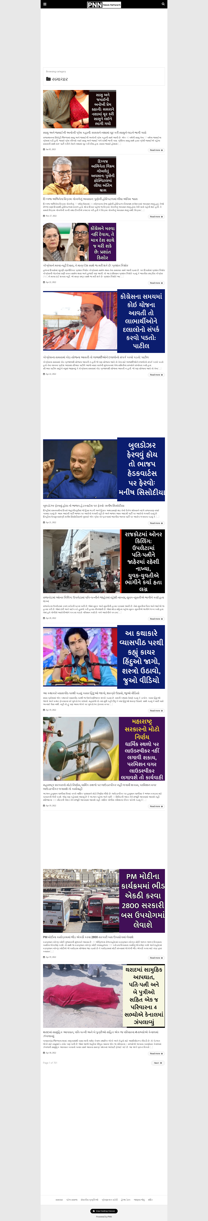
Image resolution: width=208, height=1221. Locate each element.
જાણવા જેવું (139, 1199)
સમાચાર (59, 1199)
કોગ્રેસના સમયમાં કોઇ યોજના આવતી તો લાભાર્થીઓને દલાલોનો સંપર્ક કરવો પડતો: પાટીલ (96, 357)
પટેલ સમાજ (71, 1199)
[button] (45, 4)
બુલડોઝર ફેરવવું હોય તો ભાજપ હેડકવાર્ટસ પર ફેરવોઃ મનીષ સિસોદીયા (83, 505)
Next (156, 1063)
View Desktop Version (105, 1211)
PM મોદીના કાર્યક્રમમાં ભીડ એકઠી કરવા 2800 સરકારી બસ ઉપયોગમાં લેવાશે (88, 937)
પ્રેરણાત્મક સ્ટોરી (110, 1199)
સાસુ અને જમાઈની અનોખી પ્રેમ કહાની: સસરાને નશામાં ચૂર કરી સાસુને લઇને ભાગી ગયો (94, 132)
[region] (104, 34)
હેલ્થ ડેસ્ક (125, 1199)
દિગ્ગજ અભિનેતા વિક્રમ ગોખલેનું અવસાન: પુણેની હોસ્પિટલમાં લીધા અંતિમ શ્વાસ (90, 199)
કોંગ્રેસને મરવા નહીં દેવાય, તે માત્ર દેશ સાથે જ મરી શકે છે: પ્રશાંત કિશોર (85, 265)
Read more (155, 150)
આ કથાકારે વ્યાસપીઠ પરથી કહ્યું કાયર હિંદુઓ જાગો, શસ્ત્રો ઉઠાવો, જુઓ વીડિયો (91, 693)
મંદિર (150, 1199)
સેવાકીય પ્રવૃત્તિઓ (89, 1199)
